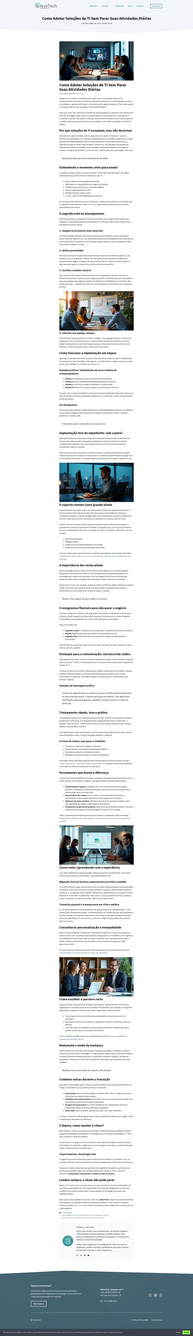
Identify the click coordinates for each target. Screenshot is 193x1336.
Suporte (140, 6)
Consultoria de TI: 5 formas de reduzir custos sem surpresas (83, 953)
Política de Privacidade (140, 1320)
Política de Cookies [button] (115, 1332)
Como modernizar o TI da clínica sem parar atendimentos (82, 763)
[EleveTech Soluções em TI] (46, 6)
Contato (156, 6)
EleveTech (107, 23)
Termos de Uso (156, 1320)
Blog (130, 6)
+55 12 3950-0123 (110, 1301)
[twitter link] (155, 1295)
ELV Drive (92, 204)
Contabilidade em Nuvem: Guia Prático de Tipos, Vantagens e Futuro (85, 1215)
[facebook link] (160, 1295)
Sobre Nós (119, 6)
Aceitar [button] (186, 1332)
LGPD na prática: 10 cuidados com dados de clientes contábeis (83, 1218)
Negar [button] (178, 1332)
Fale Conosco (38, 1304)
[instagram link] (150, 1295)
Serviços (105, 6)
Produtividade (67, 1213)
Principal (93, 6)
